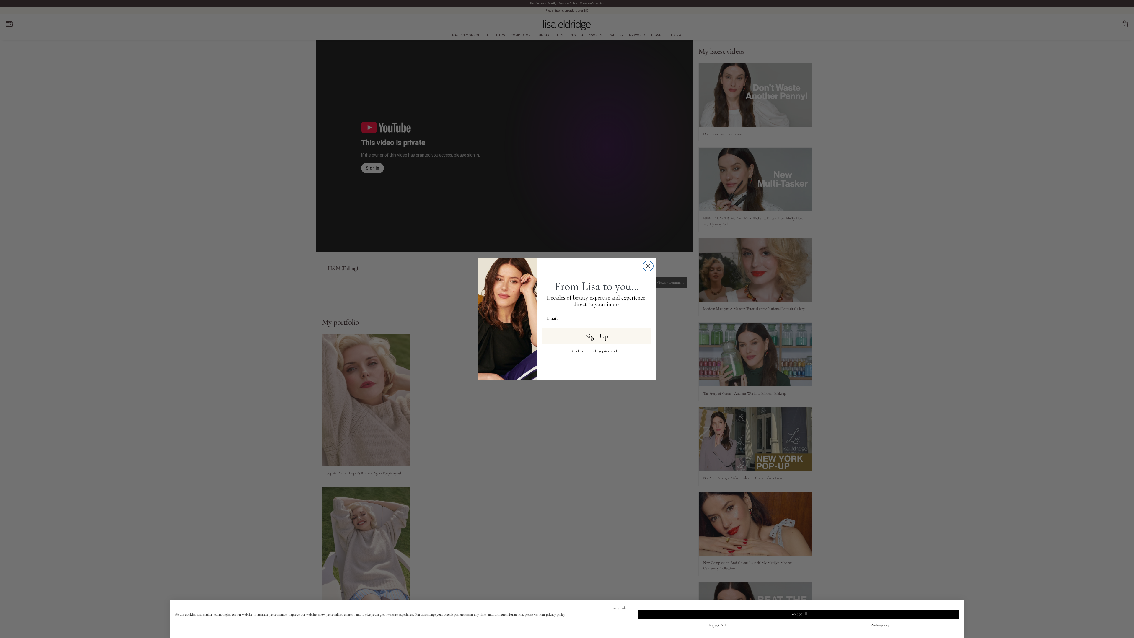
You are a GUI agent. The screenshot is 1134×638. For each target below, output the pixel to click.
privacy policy (611, 351)
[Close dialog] (648, 266)
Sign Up (596, 336)
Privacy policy (619, 608)
